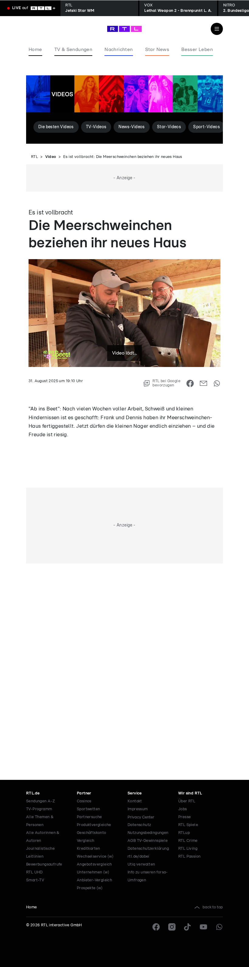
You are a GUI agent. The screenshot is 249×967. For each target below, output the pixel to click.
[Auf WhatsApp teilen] (216, 383)
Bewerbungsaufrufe (44, 864)
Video (50, 157)
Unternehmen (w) (93, 872)
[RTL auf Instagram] (172, 927)
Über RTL (186, 801)
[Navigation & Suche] (217, 29)
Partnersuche (89, 817)
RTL (34, 157)
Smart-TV (35, 880)
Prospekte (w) (90, 888)
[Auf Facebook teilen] (190, 383)
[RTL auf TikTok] (187, 927)
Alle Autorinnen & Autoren (43, 837)
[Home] (124, 29)
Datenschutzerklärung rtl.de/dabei (148, 853)
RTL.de (32, 793)
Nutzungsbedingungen (148, 833)
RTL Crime (188, 841)
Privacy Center (141, 817)
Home (31, 907)
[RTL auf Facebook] (156, 927)
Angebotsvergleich (94, 864)
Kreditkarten (88, 849)
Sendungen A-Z (40, 801)
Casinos (84, 801)
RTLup (184, 833)
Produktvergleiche (94, 825)
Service (135, 793)
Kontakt (135, 801)
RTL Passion (189, 857)
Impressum (138, 809)
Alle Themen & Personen (39, 821)
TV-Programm (39, 809)
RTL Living (187, 849)
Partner (84, 793)
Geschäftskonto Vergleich (91, 837)
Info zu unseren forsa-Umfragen (148, 876)
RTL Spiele (188, 825)
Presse (184, 817)
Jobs (182, 809)
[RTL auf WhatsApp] (219, 927)
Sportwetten (88, 809)
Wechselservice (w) (95, 857)
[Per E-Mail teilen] (203, 383)
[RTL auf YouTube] (203, 927)
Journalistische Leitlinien (40, 853)
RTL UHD (34, 872)
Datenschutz (139, 825)
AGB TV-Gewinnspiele (148, 841)
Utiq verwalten (141, 864)
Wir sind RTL (190, 793)
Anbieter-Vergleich (94, 880)
